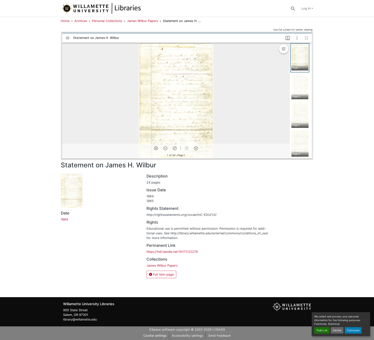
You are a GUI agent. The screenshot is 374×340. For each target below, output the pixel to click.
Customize (353, 330)
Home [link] (65, 21)
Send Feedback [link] (219, 335)
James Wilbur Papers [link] (142, 21)
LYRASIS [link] (219, 329)
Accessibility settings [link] (187, 335)
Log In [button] (306, 8)
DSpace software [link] (162, 329)
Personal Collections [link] (107, 21)
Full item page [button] (163, 274)
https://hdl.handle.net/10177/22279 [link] (172, 252)
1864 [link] (64, 219)
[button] (114, 8)
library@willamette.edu (80, 319)
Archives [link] (80, 21)
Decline (337, 330)
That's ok (321, 330)
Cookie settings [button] (155, 335)
